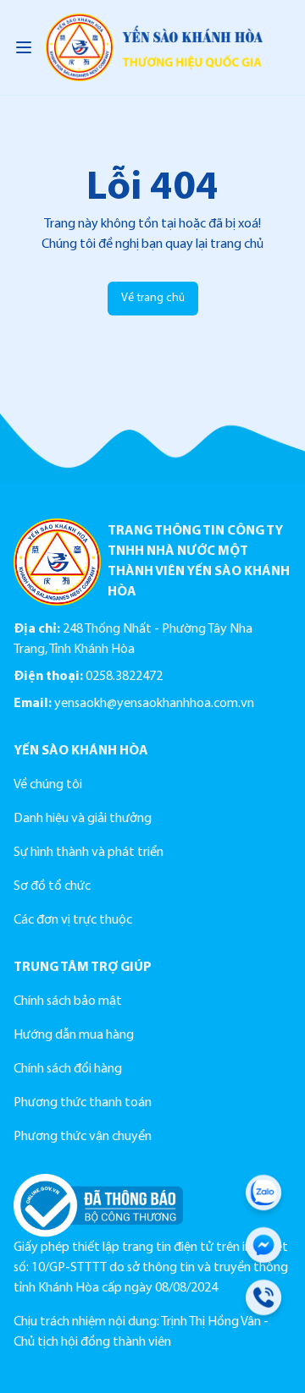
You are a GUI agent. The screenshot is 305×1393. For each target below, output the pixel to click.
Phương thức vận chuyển (83, 1136)
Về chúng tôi (48, 785)
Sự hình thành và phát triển (89, 852)
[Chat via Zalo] (263, 1195)
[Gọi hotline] (263, 1300)
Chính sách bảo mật (68, 1001)
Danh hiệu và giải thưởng (83, 818)
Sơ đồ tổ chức (52, 886)
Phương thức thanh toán (83, 1103)
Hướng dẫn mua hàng (74, 1035)
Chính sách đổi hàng (68, 1069)
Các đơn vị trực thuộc (73, 920)
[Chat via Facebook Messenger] (263, 1248)
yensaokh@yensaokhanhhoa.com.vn (154, 703)
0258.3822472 (124, 676)
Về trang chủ (153, 298)
